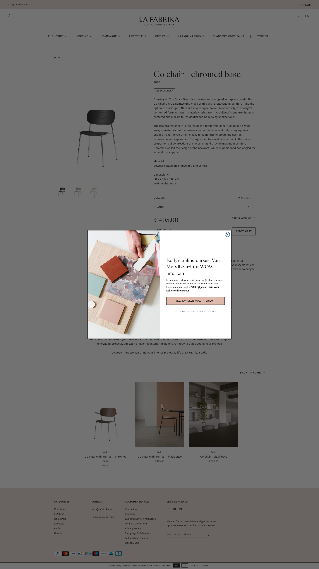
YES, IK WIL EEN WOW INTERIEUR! (195, 301)
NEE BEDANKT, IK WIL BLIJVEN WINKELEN (195, 311)
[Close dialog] (227, 234)
